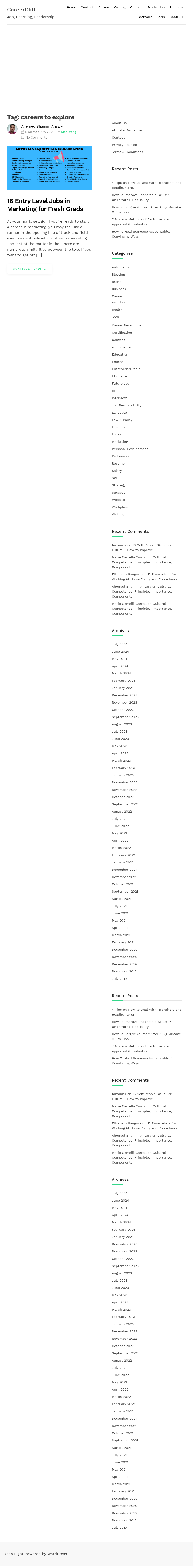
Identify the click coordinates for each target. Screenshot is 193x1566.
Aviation (118, 302)
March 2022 (121, 848)
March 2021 (121, 935)
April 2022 (120, 840)
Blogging (118, 274)
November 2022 (124, 789)
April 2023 (120, 753)
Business (176, 7)
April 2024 (120, 666)
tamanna (119, 545)
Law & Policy (122, 420)
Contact (87, 7)
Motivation (156, 7)
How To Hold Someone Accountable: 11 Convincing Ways (142, 234)
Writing (119, 7)
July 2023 (119, 731)
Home (71, 7)
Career (103, 7)
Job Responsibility (126, 405)
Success (118, 492)
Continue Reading (29, 268)
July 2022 (119, 819)
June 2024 (120, 651)
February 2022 (123, 855)
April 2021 (120, 928)
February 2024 (123, 680)
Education (120, 354)
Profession (120, 456)
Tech (115, 317)
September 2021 (125, 891)
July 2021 (119, 906)
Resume (118, 463)
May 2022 (119, 833)
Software (145, 17)
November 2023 (124, 702)
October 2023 (123, 709)
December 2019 (124, 964)
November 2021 (124, 877)
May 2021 (119, 920)
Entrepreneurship (126, 369)
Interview (119, 398)
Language (119, 412)
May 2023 (119, 746)
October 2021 (122, 884)
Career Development (128, 325)
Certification (122, 332)
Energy (117, 361)
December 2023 (124, 695)
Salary (117, 471)
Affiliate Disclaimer (127, 130)
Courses (136, 7)
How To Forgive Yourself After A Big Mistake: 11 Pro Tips (147, 209)
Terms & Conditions (127, 152)
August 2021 (121, 898)
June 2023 (120, 739)
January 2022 (123, 862)
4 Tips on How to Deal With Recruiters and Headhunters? (147, 185)
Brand (116, 282)
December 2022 (124, 782)
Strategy (118, 485)
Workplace (120, 507)
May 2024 (119, 659)
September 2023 (125, 717)
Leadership (121, 427)
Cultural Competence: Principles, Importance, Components (142, 562)
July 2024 (120, 644)
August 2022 (122, 811)
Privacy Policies (124, 145)
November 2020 (124, 957)
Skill (115, 478)
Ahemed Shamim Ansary (42, 126)
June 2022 (120, 826)
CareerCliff (21, 10)
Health (117, 309)
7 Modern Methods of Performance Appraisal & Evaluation (140, 221)
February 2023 (123, 768)
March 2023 (121, 760)
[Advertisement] (96, 60)
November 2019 (124, 971)
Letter (116, 434)
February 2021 (123, 942)
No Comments (36, 137)
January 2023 (123, 775)
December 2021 (124, 869)
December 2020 (124, 949)
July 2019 (119, 978)
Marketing (68, 132)
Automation (121, 267)
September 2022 (125, 804)
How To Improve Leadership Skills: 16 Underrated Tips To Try (142, 197)
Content (118, 340)
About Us (119, 123)
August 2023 (122, 724)
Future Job (121, 383)
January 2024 (123, 688)
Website (118, 500)
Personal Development (130, 449)
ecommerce (121, 347)
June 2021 (120, 913)
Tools (161, 17)
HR (114, 391)
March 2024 (121, 673)
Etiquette (119, 376)
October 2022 (123, 797)
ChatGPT (176, 17)
